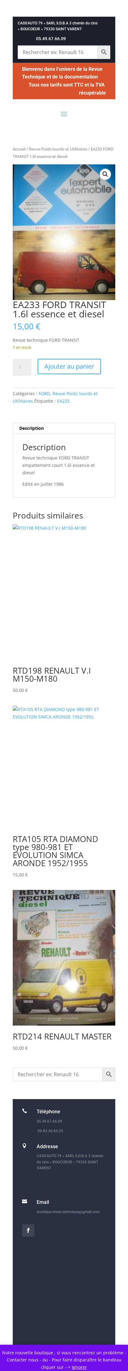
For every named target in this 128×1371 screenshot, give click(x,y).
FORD (44, 393)
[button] (105, 174)
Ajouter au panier (69, 366)
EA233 (63, 401)
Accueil (19, 149)
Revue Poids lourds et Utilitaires (58, 149)
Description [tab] (31, 428)
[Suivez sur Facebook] (28, 1230)
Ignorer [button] (79, 1367)
